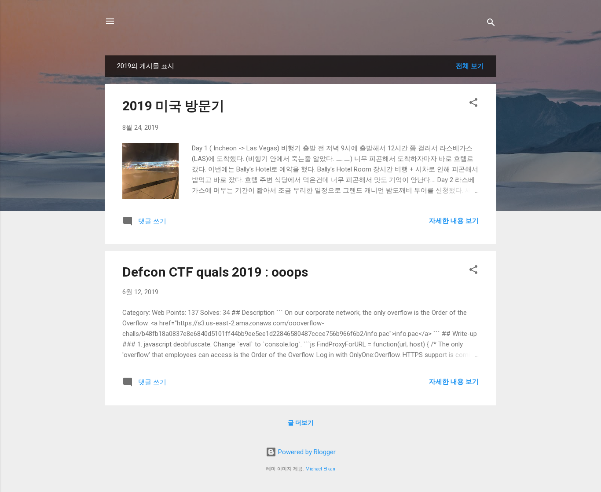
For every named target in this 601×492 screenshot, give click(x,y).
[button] (473, 104)
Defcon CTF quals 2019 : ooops (215, 272)
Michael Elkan (320, 469)
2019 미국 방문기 (173, 105)
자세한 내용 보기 (454, 221)
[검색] (491, 24)
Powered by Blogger (306, 452)
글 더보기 (301, 422)
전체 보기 (470, 66)
